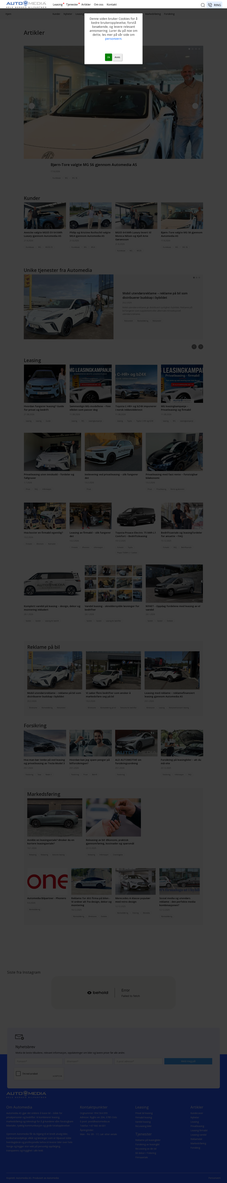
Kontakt (112, 4)
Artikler (86, 4)
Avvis (117, 57)
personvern (113, 39)
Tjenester (72, 4)
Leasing (58, 4)
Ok (108, 57)
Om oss (98, 4)
